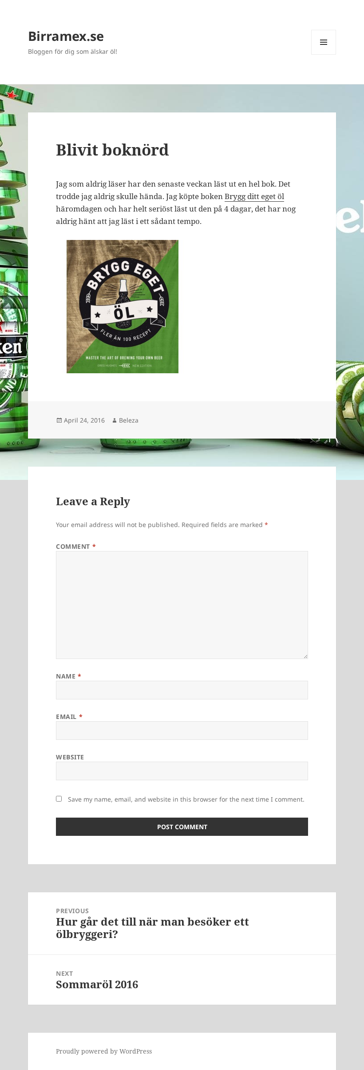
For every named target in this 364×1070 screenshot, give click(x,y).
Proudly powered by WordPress (104, 1051)
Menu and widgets (324, 54)
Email (69, 716)
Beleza (128, 420)
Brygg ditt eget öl (254, 196)
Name (68, 676)
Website (70, 757)
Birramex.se (66, 35)
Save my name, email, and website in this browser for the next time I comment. (186, 799)
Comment (76, 546)
